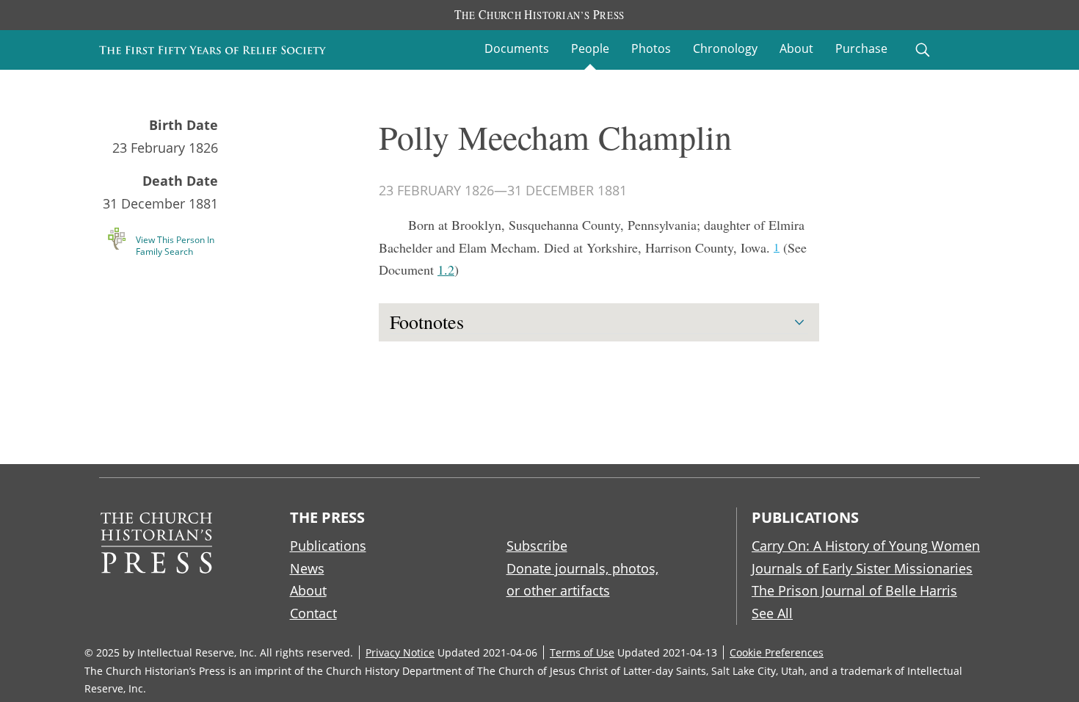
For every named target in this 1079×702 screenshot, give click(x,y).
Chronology (725, 48)
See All (772, 613)
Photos (651, 48)
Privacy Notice (400, 652)
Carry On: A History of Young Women (866, 545)
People (590, 48)
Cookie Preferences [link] (777, 652)
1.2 (445, 269)
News (307, 568)
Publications (328, 545)
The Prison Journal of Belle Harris (854, 590)
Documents (516, 48)
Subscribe (536, 545)
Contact (313, 613)
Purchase (861, 48)
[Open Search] (922, 50)
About (796, 48)
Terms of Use (582, 652)
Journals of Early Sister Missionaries (862, 568)
